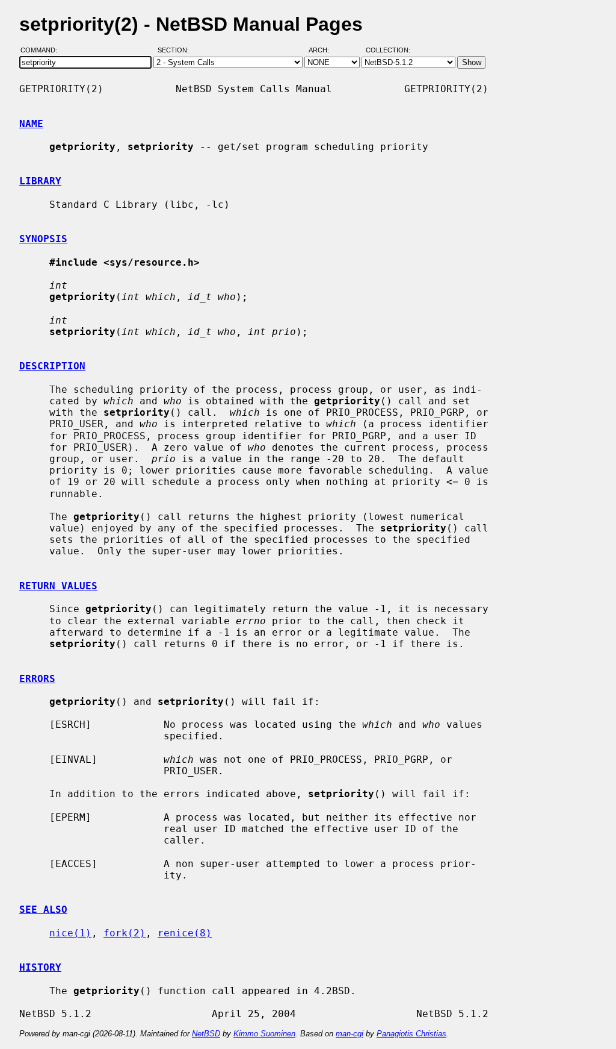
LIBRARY (40, 181)
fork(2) (124, 933)
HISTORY (40, 967)
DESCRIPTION (52, 366)
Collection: (388, 50)
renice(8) (185, 933)
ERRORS (37, 678)
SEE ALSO (43, 909)
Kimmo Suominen (264, 1033)
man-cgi (349, 1033)
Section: (176, 50)
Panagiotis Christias (411, 1033)
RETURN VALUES (58, 586)
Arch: (324, 50)
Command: (42, 50)
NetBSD (206, 1033)
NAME (31, 124)
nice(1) (70, 933)
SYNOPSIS (43, 239)
